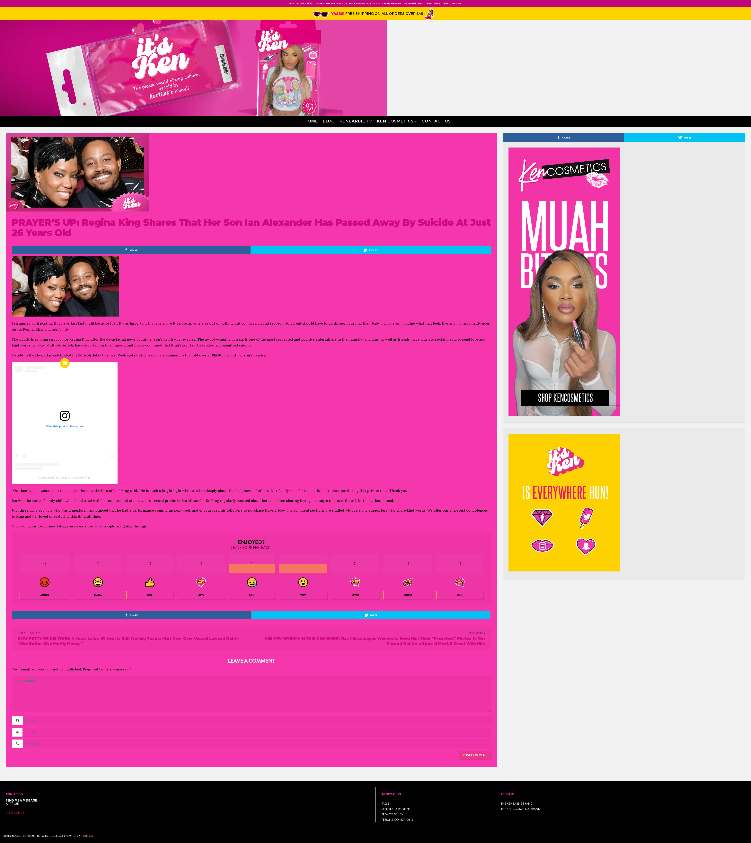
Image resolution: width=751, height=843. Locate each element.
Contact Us (436, 120)
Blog (329, 120)
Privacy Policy (392, 814)
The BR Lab (86, 836)
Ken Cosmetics (395, 120)
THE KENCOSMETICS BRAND (520, 809)
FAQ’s (385, 804)
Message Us (15, 812)
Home (311, 120)
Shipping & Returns (396, 809)
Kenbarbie (355, 120)
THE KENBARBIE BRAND (517, 804)
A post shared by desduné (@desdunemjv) (64, 477)
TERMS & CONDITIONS (397, 820)
